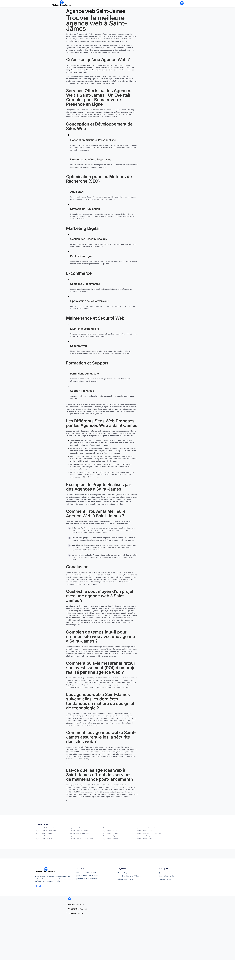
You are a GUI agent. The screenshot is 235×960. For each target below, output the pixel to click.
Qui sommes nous (165, 873)
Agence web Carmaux (44, 833)
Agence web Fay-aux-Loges (80, 833)
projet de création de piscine (86, 879)
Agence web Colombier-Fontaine (82, 839)
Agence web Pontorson (78, 828)
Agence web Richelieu (144, 839)
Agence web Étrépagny (145, 831)
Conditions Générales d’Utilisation (129, 876)
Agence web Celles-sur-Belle (46, 828)
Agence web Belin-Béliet (44, 839)
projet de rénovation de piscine (87, 876)
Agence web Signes (110, 836)
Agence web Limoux (77, 836)
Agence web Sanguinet (145, 836)
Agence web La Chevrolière (46, 831)
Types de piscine (165, 879)
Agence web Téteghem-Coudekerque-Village (153, 833)
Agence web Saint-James (79, 831)
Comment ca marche (166, 876)
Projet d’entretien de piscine (86, 872)
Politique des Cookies (125, 879)
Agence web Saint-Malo (45, 836)
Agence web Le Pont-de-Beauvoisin (149, 828)
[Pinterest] (40, 886)
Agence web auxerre (110, 831)
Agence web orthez (110, 828)
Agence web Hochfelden (112, 833)
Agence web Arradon (110, 839)
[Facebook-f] (36, 886)
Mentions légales (124, 873)
